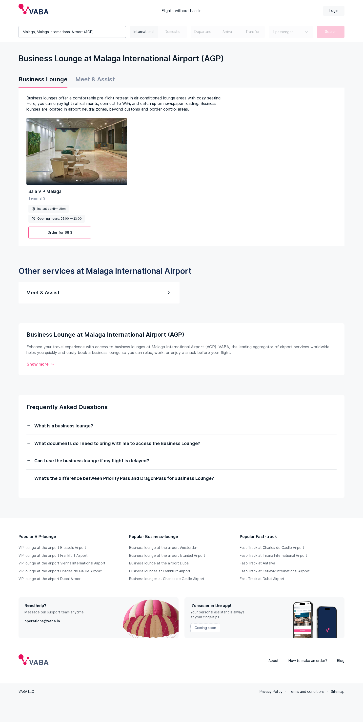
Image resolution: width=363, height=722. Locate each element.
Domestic (172, 32)
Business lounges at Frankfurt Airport (159, 571)
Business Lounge (43, 79)
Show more (38, 364)
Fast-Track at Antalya (257, 563)
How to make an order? (307, 661)
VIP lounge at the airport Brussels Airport (52, 548)
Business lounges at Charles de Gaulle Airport (166, 579)
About (273, 661)
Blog (340, 661)
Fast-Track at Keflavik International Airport (275, 571)
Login (333, 11)
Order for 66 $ (59, 232)
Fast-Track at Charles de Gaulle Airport (272, 548)
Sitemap (337, 692)
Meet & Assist (95, 79)
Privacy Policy (271, 692)
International (144, 32)
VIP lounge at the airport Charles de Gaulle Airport (60, 571)
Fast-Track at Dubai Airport (262, 579)
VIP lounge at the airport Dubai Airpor (50, 579)
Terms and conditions (306, 692)
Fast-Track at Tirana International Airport (273, 556)
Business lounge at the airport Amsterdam (164, 548)
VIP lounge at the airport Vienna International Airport (62, 563)
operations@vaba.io (42, 621)
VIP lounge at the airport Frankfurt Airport (53, 556)
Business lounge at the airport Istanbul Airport (167, 556)
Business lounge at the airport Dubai (159, 563)
